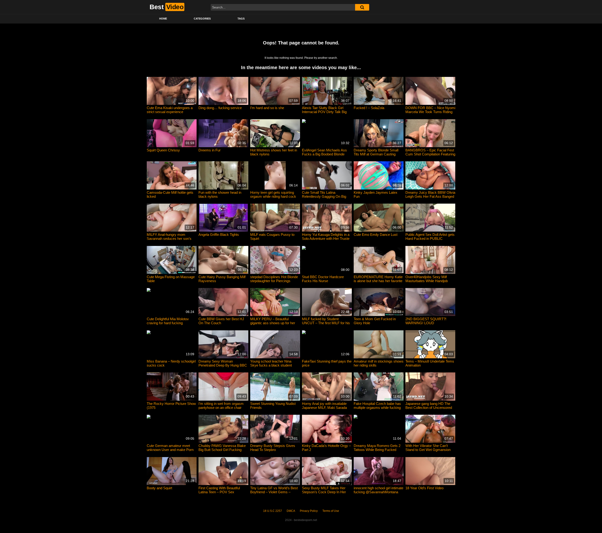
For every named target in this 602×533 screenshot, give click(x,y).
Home (163, 18)
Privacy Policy (309, 511)
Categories (202, 18)
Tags (241, 18)
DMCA (291, 511)
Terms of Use (330, 511)
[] (362, 7)
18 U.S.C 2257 (272, 511)
